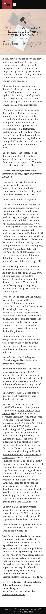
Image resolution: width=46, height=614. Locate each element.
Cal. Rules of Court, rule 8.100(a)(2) (21, 454)
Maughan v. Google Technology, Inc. (19, 423)
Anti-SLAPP (27, 42)
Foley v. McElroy (26, 95)
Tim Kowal (8, 536)
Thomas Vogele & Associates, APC (28, 609)
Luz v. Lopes (7, 457)
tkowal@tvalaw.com (13, 577)
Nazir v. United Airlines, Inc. (20, 223)
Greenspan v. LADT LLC (13, 249)
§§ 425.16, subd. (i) (24, 410)
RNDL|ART (28, 612)
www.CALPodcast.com (14, 548)
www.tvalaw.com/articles (29, 555)
